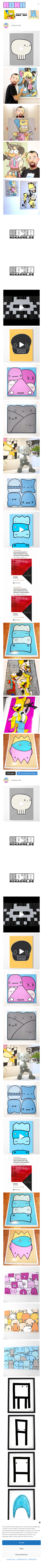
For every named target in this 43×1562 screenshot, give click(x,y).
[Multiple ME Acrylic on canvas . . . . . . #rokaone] (21, 1358)
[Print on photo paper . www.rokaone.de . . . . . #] (21, 715)
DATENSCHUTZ (22, 1559)
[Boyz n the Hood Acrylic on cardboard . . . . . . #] (21, 1469)
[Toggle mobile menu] (38, 4)
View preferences (21, 1554)
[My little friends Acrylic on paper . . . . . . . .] (21, 1506)
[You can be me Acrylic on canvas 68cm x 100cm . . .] (21, 86)
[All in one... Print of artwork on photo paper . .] (21, 641)
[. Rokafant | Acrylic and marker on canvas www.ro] (21, 234)
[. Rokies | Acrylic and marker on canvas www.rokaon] (21, 49)
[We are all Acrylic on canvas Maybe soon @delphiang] (21, 197)
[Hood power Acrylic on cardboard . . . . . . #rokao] (21, 1432)
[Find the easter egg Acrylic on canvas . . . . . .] (21, 1321)
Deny (21, 1548)
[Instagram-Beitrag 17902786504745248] (21, 1284)
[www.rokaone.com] (21, 345)
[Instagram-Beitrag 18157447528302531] (21, 456)
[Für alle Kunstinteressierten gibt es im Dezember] (21, 567)
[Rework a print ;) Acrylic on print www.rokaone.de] (21, 678)
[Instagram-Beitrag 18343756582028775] (21, 308)
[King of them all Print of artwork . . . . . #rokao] (21, 752)
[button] (40, 1522)
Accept (21, 1543)
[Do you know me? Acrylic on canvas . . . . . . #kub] (21, 123)
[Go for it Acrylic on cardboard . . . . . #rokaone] (21, 1395)
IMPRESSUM (32, 1559)
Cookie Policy (11, 1559)
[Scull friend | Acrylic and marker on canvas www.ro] (21, 271)
